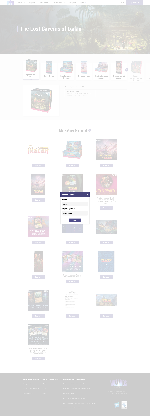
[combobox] (73, 204)
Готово (75, 220)
